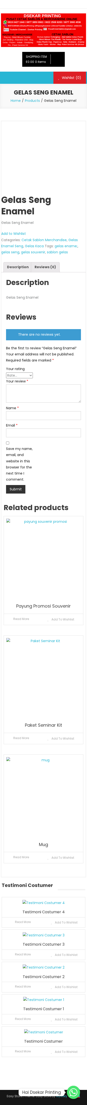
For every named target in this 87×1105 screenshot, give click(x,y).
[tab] (17, 267)
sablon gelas (57, 252)
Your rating (15, 368)
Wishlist (71, 77)
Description (18, 267)
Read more (21, 619)
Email (12, 425)
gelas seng (10, 252)
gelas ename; (66, 246)
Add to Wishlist (13, 233)
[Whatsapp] (73, 1092)
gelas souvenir (33, 252)
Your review (17, 381)
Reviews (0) (45, 267)
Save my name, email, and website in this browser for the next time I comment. (19, 464)
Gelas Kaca (34, 246)
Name (12, 408)
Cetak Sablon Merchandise (44, 240)
